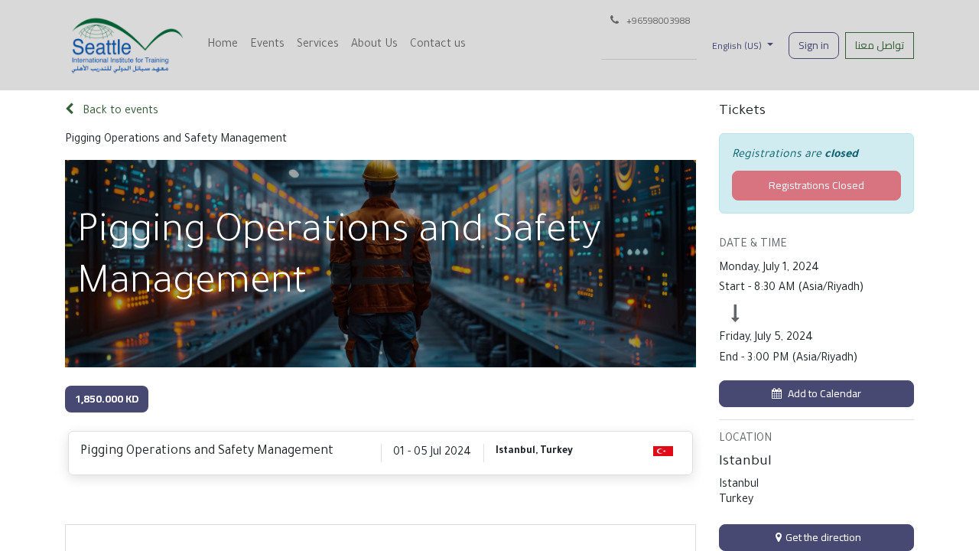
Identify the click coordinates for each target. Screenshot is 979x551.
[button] (816, 393)
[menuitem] (222, 45)
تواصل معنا (879, 45)
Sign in (813, 45)
